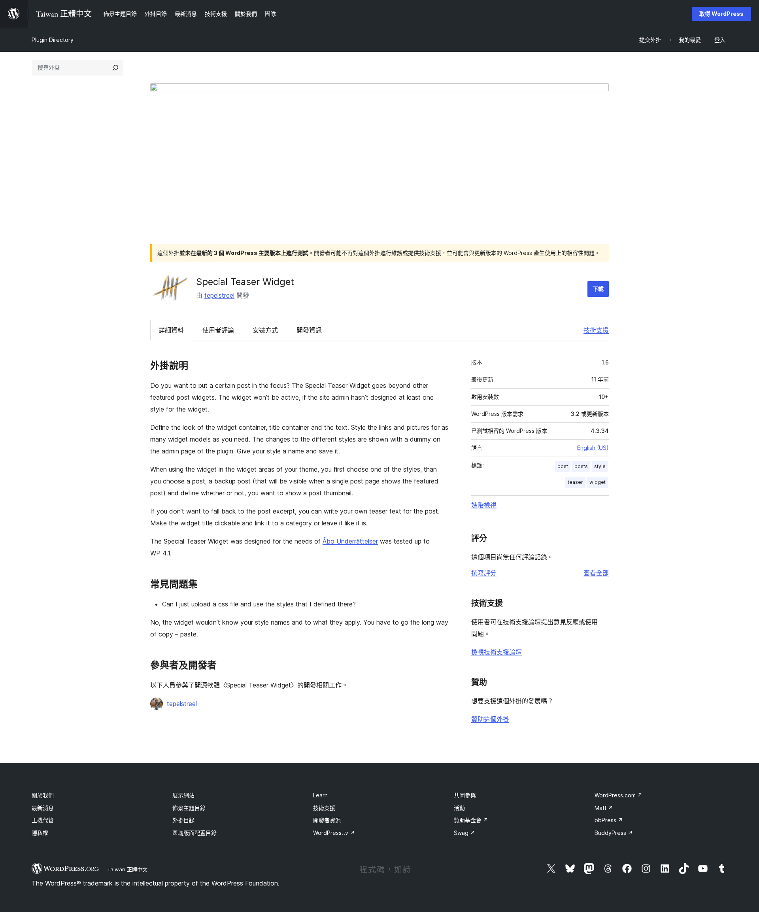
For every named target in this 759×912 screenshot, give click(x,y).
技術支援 (596, 330)
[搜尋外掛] (115, 68)
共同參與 (465, 795)
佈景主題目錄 (189, 807)
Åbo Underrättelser (350, 541)
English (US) (593, 447)
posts (581, 466)
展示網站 (183, 795)
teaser (575, 482)
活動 (459, 807)
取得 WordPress (721, 13)
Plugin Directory (53, 39)
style (600, 466)
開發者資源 (327, 820)
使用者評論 (218, 330)
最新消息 (43, 807)
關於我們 (43, 795)
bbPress (609, 820)
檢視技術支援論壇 (496, 652)
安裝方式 (265, 330)
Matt (604, 807)
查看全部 (596, 573)
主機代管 (43, 820)
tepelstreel (219, 295)
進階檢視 (484, 505)
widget (597, 482)
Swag (464, 832)
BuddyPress (614, 832)
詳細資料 (171, 330)
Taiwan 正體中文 (127, 869)
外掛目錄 (183, 820)
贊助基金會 (471, 820)
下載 (598, 288)
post (562, 466)
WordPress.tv (334, 832)
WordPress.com (618, 795)
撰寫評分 (484, 573)
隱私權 (40, 832)
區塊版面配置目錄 (194, 832)
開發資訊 (309, 330)
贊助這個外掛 (490, 719)
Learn (320, 795)
